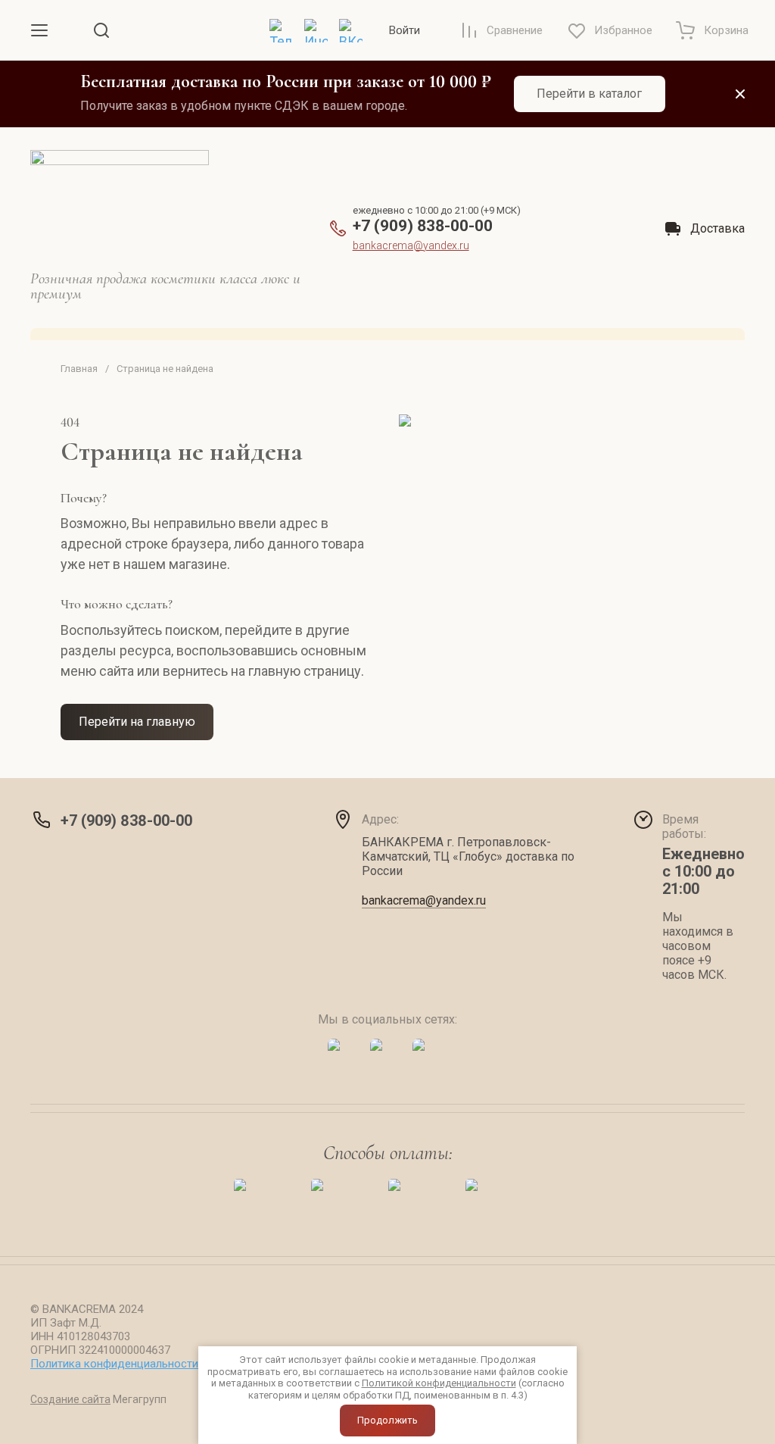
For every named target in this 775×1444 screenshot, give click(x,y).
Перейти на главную (137, 721)
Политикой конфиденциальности (439, 1383)
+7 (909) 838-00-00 (423, 226)
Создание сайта (70, 1399)
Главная (79, 368)
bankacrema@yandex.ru (411, 245)
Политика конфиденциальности (114, 1364)
